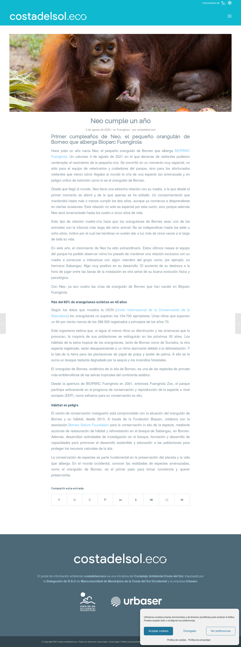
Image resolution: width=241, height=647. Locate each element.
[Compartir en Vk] (151, 500)
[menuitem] (230, 16)
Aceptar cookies (159, 630)
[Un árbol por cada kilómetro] (238, 323)
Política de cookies (176, 639)
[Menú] (230, 16)
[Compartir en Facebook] (59, 500)
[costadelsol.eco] (48, 16)
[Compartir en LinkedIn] (120, 500)
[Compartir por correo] (182, 500)
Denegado (189, 630)
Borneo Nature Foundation (88, 424)
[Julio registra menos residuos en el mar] (3, 323)
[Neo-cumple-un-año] (120, 73)
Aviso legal (114, 641)
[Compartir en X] (74, 500)
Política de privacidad (199, 639)
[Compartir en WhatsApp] (90, 500)
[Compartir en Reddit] (166, 500)
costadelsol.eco (146, 129)
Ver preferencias (221, 630)
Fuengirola (123, 129)
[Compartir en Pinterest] (105, 500)
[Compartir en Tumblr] (136, 500)
